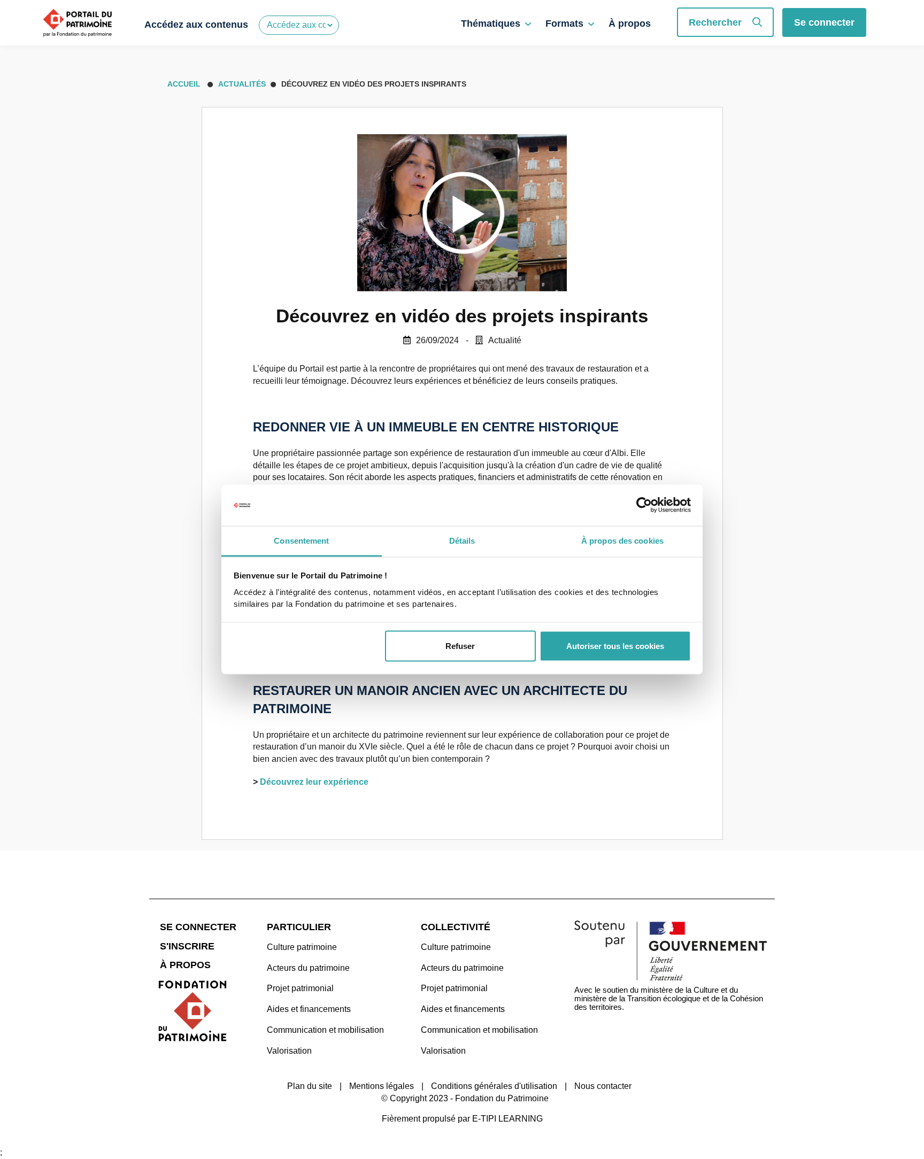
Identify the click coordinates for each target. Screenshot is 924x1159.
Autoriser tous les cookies (615, 646)
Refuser (460, 646)
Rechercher (715, 22)
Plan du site (309, 1086)
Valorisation (289, 1050)
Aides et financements (309, 1009)
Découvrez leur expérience (314, 781)
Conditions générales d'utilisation (494, 1086)
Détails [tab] (462, 540)
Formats (564, 23)
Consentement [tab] (301, 540)
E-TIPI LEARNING (507, 1118)
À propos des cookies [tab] (622, 540)
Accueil (183, 84)
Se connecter (824, 22)
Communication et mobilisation (325, 1029)
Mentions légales (381, 1086)
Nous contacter (603, 1086)
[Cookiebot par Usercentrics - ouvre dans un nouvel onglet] (644, 505)
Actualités (242, 84)
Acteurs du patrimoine (308, 967)
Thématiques (490, 23)
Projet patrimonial (300, 988)
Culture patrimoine (302, 947)
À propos (630, 23)
